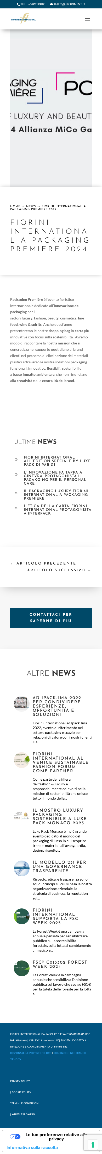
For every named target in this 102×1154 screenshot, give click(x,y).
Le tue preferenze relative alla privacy (56, 1136)
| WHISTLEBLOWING (22, 1114)
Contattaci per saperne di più (51, 618)
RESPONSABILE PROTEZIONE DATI (30, 1053)
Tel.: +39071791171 (33, 4)
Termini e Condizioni (24, 1103)
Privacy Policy (20, 1081)
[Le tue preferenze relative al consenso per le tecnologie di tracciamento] (93, 1145)
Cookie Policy (21, 1092)
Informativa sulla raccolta (32, 1147)
